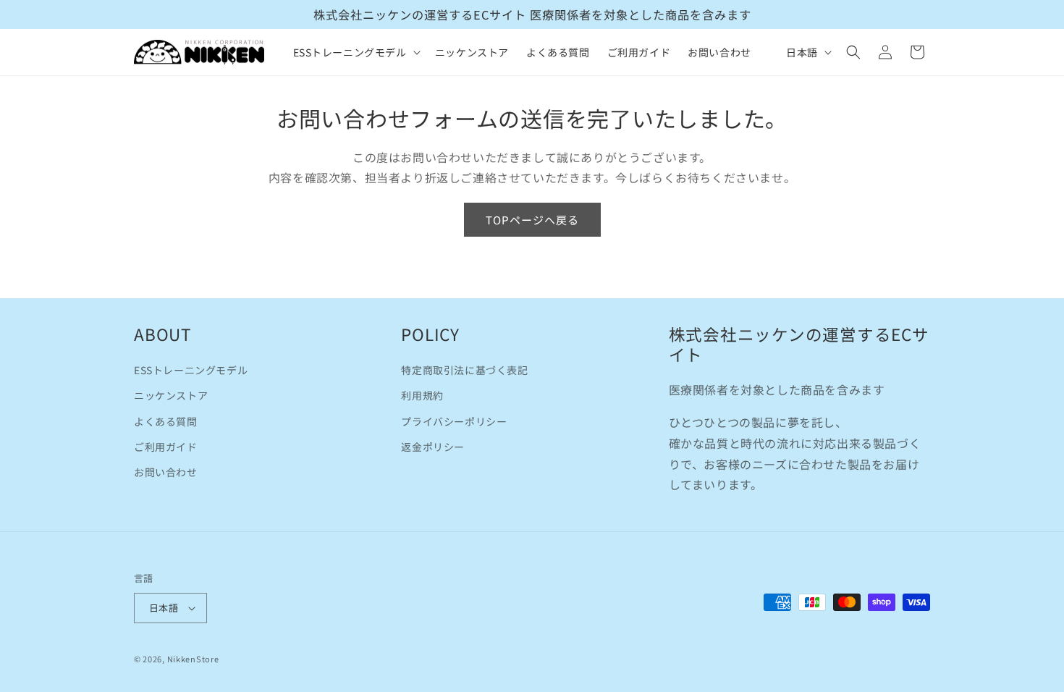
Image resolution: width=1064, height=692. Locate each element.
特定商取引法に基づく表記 (464, 370)
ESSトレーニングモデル (191, 370)
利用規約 (422, 395)
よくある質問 (166, 421)
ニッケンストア (171, 395)
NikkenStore (193, 658)
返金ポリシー (433, 446)
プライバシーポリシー (454, 421)
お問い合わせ (166, 472)
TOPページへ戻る (532, 219)
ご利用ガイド (166, 446)
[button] (355, 52)
